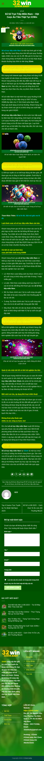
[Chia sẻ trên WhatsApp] (12, 474)
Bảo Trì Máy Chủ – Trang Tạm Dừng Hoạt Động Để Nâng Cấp (24, 620)
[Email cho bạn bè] (24, 474)
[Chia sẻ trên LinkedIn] (31, 474)
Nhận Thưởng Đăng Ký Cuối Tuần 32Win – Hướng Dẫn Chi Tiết (24, 627)
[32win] (22, 3)
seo (33, 23)
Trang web (7, 570)
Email (6, 560)
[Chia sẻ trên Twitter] (20, 474)
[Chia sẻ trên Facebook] (16, 474)
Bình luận (8, 532)
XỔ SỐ (22, 11)
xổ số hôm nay (19, 484)
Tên (6, 550)
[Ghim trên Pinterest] (28, 474)
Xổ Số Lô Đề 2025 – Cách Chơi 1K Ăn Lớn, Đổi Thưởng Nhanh (32, 508)
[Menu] (3, 3)
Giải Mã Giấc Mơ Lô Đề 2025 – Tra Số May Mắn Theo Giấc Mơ (24, 606)
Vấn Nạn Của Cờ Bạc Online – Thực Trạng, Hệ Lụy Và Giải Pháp (24, 613)
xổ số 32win (10, 484)
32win (26, 451)
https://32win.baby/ (31, 711)
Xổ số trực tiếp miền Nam (31, 484)
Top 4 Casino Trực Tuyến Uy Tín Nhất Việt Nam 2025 (11, 508)
